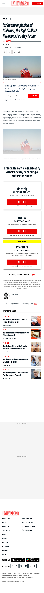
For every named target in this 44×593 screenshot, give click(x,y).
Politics (5, 523)
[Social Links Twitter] (17, 566)
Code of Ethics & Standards (12, 576)
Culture (5, 543)
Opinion (5, 550)
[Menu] (5, 3)
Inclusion (26, 576)
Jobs (19, 574)
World (4, 539)
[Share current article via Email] (14, 52)
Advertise (25, 574)
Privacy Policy (21, 288)
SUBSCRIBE (37, 3)
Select (22, 202)
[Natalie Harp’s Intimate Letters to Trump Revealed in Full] (36, 325)
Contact (10, 574)
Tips (15, 574)
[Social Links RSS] (30, 566)
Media (4, 534)
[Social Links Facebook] (12, 566)
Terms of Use (29, 99)
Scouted (5, 554)
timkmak (15, 297)
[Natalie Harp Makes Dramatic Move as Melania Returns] (36, 365)
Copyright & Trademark (25, 578)
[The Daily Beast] (20, 3)
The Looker (6, 530)
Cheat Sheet (6, 519)
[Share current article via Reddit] (19, 52)
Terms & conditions (9, 578)
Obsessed (5, 526)
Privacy (37, 574)
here (35, 304)
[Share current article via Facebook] (5, 52)
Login (32, 275)
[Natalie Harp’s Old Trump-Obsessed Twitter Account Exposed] (36, 378)
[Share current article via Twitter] (10, 52)
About (4, 574)
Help (32, 574)
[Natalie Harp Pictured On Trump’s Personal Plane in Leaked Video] (36, 352)
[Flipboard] (34, 566)
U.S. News (5, 546)
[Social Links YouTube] (26, 566)
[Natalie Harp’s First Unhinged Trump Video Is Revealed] (36, 338)
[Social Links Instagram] (21, 566)
